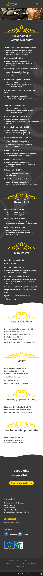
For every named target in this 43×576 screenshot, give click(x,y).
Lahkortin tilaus (10, 564)
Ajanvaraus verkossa (21, 483)
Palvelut (20, 561)
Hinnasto (28, 561)
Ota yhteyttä (32, 564)
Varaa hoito (20, 566)
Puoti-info (21, 564)
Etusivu (11, 561)
